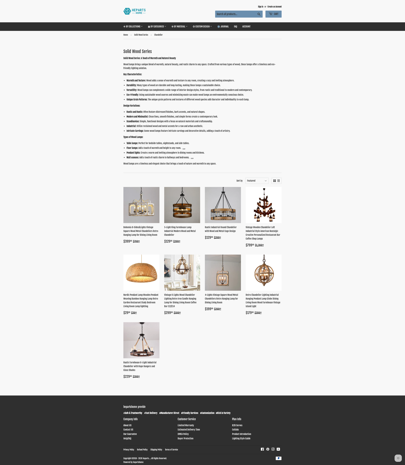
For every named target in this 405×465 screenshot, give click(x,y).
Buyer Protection (185, 438)
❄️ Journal (223, 26)
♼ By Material (178, 26)
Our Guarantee (130, 434)
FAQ (235, 26)
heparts (146, 458)
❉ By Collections (132, 26)
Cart (275, 14)
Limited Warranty (186, 425)
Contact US (128, 429)
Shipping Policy (156, 449)
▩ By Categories (156, 26)
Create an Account (275, 6)
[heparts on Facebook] (262, 449)
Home (125, 35)
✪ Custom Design (201, 26)
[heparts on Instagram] (273, 449)
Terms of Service (171, 449)
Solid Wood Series (141, 35)
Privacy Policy (128, 449)
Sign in (260, 6)
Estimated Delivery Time (189, 429)
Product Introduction (241, 434)
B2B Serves (237, 425)
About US (127, 425)
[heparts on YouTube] (278, 449)
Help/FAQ (127, 438)
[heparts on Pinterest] (267, 449)
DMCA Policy (183, 434)
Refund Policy (142, 449)
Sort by (240, 180)
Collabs (235, 429)
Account (246, 26)
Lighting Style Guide (241, 438)
